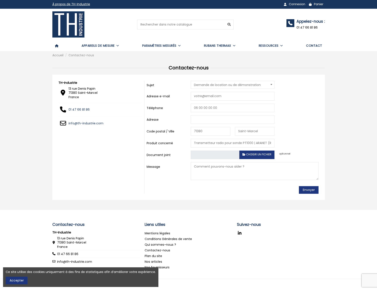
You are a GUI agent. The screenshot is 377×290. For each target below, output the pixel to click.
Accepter (17, 280)
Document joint (159, 155)
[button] (100, 45)
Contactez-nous (157, 250)
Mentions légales (157, 233)
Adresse (153, 119)
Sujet (150, 85)
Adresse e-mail (158, 96)
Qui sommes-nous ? (160, 244)
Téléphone (155, 108)
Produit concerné (160, 143)
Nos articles (153, 261)
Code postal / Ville (160, 131)
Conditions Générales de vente (168, 239)
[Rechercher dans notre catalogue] (229, 24)
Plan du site (153, 256)
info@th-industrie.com (86, 123)
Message (153, 167)
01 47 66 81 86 (79, 109)
